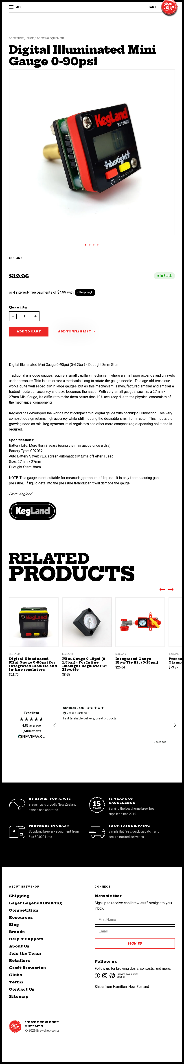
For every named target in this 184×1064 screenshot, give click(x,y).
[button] (54, 725)
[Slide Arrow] (162, 590)
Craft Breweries (27, 967)
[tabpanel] (92, 152)
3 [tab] (93, 245)
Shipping (19, 896)
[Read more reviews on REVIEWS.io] (31, 737)
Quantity (18, 307)
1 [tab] (85, 245)
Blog (14, 924)
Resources (21, 917)
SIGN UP (134, 943)
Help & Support (26, 939)
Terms (16, 982)
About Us (19, 946)
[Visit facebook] (97, 975)
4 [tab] (98, 245)
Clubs (15, 975)
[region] (114, 725)
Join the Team (25, 953)
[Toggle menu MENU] (11, 7)
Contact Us (21, 989)
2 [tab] (89, 245)
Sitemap (18, 996)
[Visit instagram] (104, 975)
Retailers (19, 960)
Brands (17, 932)
